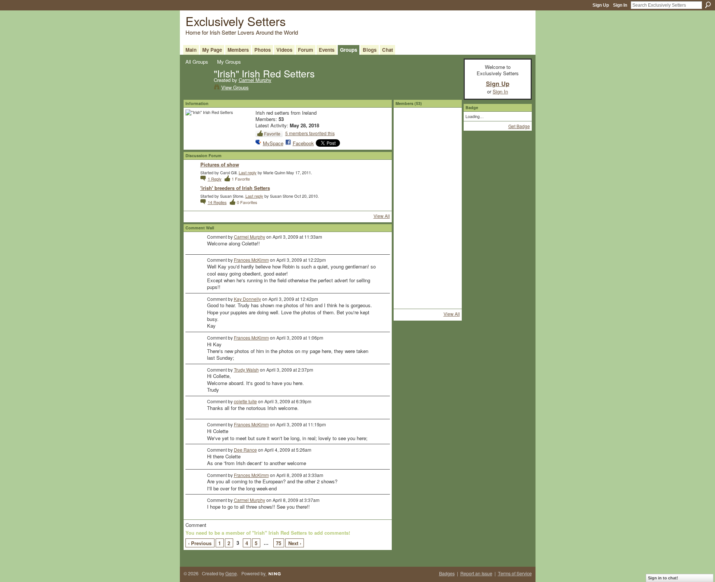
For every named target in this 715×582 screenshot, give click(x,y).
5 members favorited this (310, 133)
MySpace (273, 143)
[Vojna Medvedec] (427, 244)
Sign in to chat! (663, 578)
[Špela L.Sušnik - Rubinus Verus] (408, 185)
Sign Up (600, 5)
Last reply (248, 172)
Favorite (272, 133)
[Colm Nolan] (447, 224)
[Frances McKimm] (408, 145)
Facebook (303, 143)
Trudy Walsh (246, 369)
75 (278, 543)
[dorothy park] (447, 264)
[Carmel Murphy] (197, 88)
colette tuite (245, 401)
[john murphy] (408, 244)
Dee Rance (245, 449)
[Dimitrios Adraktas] (427, 165)
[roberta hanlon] (447, 204)
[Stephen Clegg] (427, 264)
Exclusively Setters (235, 20)
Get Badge (519, 126)
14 (217, 202)
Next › (294, 543)
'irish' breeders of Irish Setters (235, 187)
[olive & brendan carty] (427, 283)
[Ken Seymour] (427, 204)
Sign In (620, 5)
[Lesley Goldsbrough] (408, 204)
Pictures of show (219, 164)
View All (382, 216)
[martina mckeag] (427, 224)
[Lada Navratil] (408, 224)
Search (708, 4)
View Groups (235, 87)
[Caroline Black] (408, 283)
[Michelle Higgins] (447, 283)
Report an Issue (476, 573)
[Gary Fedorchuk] (427, 185)
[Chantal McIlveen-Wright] (408, 264)
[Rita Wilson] (447, 303)
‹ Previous (200, 543)
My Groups (229, 61)
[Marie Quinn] (427, 145)
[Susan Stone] (408, 125)
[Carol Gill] (408, 165)
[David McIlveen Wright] (427, 125)
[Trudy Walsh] (447, 125)
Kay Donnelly (247, 299)
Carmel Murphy (255, 79)
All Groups (196, 61)
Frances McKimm (251, 260)
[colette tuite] (447, 145)
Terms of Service (515, 573)
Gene (231, 573)
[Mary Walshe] (408, 303)
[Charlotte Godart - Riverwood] (447, 244)
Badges (447, 573)
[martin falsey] (447, 165)
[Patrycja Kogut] (447, 185)
